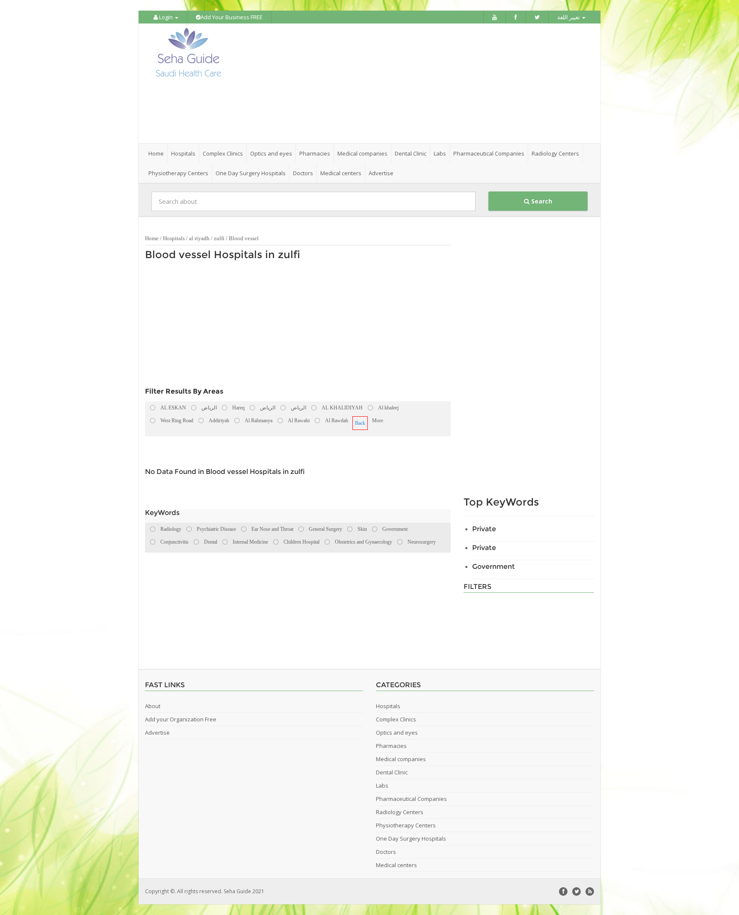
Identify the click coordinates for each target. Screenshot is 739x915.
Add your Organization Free (180, 719)
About (152, 706)
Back (360, 423)
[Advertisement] (417, 83)
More (377, 421)
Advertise (381, 173)
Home (156, 153)
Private (484, 529)
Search (540, 201)
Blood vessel (244, 238)
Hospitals (174, 238)
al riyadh (199, 238)
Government (493, 566)
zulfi (219, 238)
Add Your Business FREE (232, 17)
